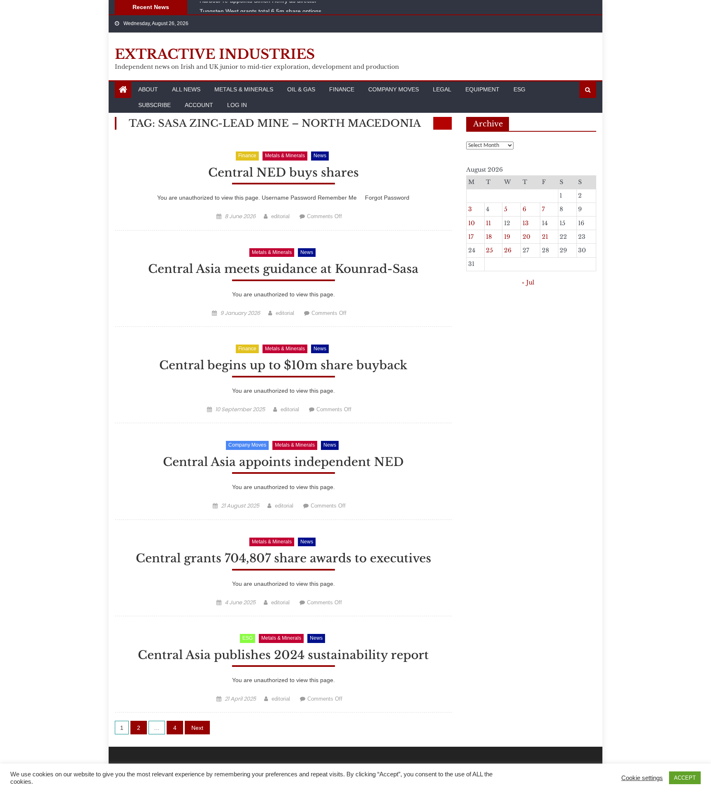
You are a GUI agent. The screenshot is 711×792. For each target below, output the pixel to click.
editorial (280, 216)
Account (199, 105)
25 (489, 250)
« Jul (528, 282)
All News (186, 89)
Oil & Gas (301, 89)
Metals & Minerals (243, 89)
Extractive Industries (215, 54)
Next (197, 727)
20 (526, 236)
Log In (237, 105)
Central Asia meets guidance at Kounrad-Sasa (283, 269)
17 (471, 236)
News (320, 155)
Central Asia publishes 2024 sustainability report (283, 655)
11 (488, 223)
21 (545, 236)
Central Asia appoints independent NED (283, 462)
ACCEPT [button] (685, 778)
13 (526, 223)
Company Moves (393, 89)
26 (507, 250)
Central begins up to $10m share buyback (283, 365)
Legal (442, 89)
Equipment (482, 89)
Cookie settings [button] (642, 778)
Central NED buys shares (283, 172)
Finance (341, 89)
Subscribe (154, 105)
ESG (519, 89)
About (148, 89)
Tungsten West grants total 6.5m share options (260, 9)
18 (489, 236)
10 (471, 223)
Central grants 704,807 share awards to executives (283, 558)
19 (507, 236)
